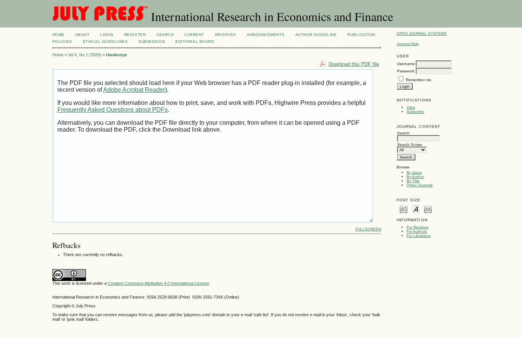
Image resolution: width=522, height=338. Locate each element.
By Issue (414, 172)
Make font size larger (428, 208)
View (411, 107)
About (82, 35)
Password (405, 71)
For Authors (417, 231)
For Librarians (419, 235)
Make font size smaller (403, 208)
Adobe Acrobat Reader (134, 90)
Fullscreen (368, 229)
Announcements (266, 35)
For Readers (417, 227)
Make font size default (416, 208)
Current (194, 35)
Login (106, 35)
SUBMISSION (151, 41)
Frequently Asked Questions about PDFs (112, 109)
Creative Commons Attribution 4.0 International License (158, 283)
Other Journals (420, 185)
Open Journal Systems (422, 33)
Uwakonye (116, 54)
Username (406, 64)
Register (135, 35)
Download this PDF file (354, 64)
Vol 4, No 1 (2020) (84, 54)
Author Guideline (316, 35)
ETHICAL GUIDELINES (105, 41)
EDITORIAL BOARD (194, 41)
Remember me (418, 80)
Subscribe (415, 111)
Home (58, 35)
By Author (415, 177)
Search (164, 35)
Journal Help (408, 44)
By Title (413, 181)
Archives (225, 35)
